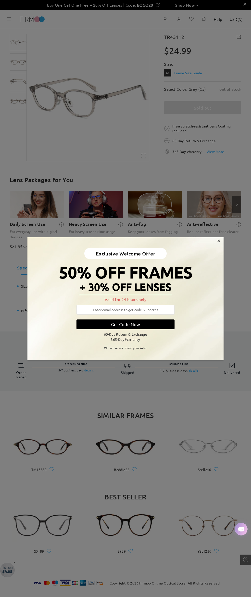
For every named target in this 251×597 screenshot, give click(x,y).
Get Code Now (125, 324)
